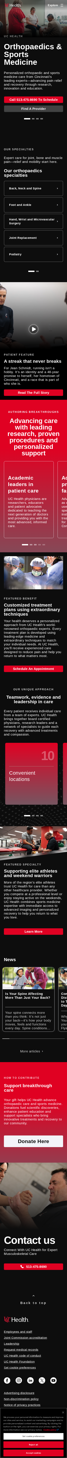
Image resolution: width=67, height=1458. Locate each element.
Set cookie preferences (33, 1436)
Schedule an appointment (33, 669)
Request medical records (21, 1349)
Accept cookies (33, 1453)
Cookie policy (49, 1429)
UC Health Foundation (19, 1361)
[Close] (63, 1412)
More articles (30, 1051)
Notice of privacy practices (22, 1405)
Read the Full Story (33, 392)
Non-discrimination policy (21, 1399)
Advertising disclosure (19, 1393)
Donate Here (33, 1141)
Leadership (11, 1343)
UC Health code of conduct (22, 1355)
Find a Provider (33, 109)
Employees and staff (18, 1331)
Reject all (33, 1444)
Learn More (33, 931)
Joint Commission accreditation (25, 1337)
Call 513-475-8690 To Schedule (33, 99)
